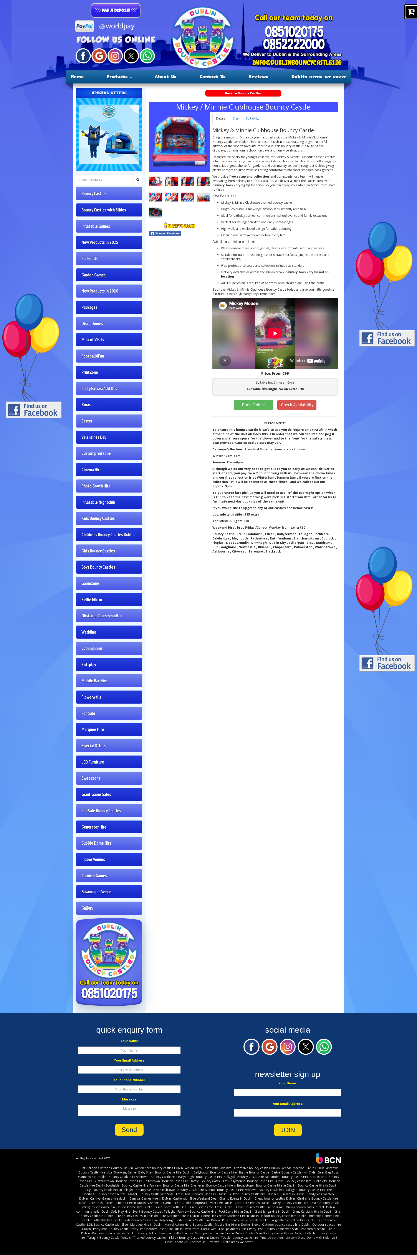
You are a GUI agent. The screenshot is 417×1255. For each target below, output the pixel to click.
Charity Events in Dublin (235, 1198)
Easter (86, 421)
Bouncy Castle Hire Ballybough (172, 1177)
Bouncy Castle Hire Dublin (265, 1181)
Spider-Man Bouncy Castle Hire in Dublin (274, 1233)
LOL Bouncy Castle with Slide (107, 1224)
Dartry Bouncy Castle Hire (290, 1203)
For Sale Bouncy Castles (101, 811)
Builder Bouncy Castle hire (247, 1194)
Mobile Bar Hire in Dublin (232, 1224)
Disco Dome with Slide (170, 1207)
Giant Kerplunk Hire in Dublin (313, 1211)
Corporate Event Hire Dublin (213, 1203)
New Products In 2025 (99, 242)
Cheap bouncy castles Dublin (275, 1198)
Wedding (88, 632)
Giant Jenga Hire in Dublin (272, 1211)
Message (129, 1099)
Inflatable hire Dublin (107, 1220)
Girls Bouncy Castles (98, 551)
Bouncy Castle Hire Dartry (180, 1181)
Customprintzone (96, 453)
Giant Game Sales (96, 794)
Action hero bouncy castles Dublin (159, 1168)
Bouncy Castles (93, 193)
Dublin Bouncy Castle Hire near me (259, 1207)
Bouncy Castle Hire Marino (196, 1190)
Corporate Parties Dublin (252, 1203)
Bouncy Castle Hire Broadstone (304, 1177)
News (256, 1224)
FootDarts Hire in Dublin (235, 1211)
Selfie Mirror (91, 600)
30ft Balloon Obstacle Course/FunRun (106, 1168)
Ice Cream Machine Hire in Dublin (235, 1216)
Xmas (86, 405)
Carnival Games (94, 876)
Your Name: (288, 1083)
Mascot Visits (92, 340)
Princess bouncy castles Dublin (113, 1233)
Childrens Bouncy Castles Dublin (107, 535)
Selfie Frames (183, 1233)
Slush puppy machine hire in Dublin (219, 1233)
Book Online (253, 404)
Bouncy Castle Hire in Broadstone (230, 1185)
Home (77, 77)
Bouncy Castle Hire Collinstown (138, 1181)
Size (236, 118)
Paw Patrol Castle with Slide (204, 1229)
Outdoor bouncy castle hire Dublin (286, 1224)
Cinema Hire (91, 470)
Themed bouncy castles (149, 1237)
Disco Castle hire (104, 1207)
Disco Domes (92, 323)
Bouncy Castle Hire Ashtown (128, 1177)
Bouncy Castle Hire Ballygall (215, 1177)
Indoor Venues (93, 859)
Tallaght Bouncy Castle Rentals (109, 1237)
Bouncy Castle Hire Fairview (141, 1185)
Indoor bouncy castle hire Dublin (283, 1216)
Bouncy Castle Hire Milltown (236, 1190)
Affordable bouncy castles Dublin (257, 1168)
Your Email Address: (287, 1104)
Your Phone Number (129, 1080)
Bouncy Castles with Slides (103, 210)
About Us (165, 77)
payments (233, 1229)
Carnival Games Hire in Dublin (150, 1198)
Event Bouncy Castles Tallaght (153, 1211)
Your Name (129, 1041)
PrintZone (89, 372)
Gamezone (90, 583)
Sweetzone (91, 778)
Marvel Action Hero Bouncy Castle (188, 1224)
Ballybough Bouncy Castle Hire (215, 1172)
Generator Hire (93, 827)
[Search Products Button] (138, 179)
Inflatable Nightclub (98, 502)
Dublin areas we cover (318, 77)
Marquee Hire (92, 729)
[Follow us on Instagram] (115, 55)
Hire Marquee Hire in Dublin (179, 1216)
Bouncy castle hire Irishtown (155, 1190)
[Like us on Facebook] (83, 55)
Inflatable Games (95, 226)
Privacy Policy (147, 1233)
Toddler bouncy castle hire (239, 1237)
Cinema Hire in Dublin (131, 1203)
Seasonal (165, 1233)
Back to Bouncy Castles (243, 93)
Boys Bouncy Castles (98, 567)
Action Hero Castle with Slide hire (208, 1168)
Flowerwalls (91, 697)
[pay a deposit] (116, 10)
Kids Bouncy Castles (98, 518)
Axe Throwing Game (121, 1172)
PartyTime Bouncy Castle (111, 1229)
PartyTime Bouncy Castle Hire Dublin (157, 1229)
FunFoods (89, 258)
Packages (89, 307)
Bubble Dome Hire (96, 843)
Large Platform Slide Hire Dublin (292, 1220)
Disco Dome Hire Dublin (135, 1207)
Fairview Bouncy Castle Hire (196, 1211)
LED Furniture (92, 762)
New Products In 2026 (99, 291)
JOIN (287, 1129)
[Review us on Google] (99, 55)
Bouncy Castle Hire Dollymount (223, 1181)
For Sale (88, 713)
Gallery (87, 908)
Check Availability (297, 404)
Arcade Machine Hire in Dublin (303, 1168)
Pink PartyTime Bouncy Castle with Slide (270, 1229)
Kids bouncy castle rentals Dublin (245, 1220)
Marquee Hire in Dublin (146, 1224)
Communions (92, 648)
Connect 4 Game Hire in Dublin (169, 1203)
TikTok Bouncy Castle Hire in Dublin (194, 1237)
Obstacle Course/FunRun (101, 616)
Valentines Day (93, 437)
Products (118, 77)
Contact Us (213, 77)
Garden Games (93, 275)
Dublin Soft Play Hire (115, 1211)
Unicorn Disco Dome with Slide (307, 1237)
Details (221, 118)
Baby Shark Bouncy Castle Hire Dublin (164, 1172)
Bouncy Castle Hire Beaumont (258, 1177)
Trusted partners (272, 1237)
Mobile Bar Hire (94, 681)
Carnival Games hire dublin (108, 1198)
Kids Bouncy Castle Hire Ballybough (149, 1220)
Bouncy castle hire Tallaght (278, 1190)
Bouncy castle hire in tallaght (113, 1190)
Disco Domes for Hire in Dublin (210, 1207)
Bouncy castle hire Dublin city (306, 1181)
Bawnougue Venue (96, 892)
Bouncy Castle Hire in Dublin (276, 1185)
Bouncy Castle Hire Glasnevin (183, 1185)
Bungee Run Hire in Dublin (286, 1194)
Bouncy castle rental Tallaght (116, 1194)
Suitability (252, 118)
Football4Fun (92, 356)
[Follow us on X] (131, 55)
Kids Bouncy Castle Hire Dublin (198, 1220)
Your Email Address (129, 1060)
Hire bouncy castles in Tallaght (136, 1216)
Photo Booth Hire (96, 486)
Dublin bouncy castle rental (305, 1207)
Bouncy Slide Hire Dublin (209, 1194)
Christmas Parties (101, 1203)
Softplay (88, 664)
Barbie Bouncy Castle (254, 1172)
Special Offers (93, 746)
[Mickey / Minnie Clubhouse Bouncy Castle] (179, 141)
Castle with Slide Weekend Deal (195, 1198)
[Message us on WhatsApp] (147, 55)
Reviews (258, 77)
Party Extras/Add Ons (99, 388)
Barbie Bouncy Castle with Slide (293, 1172)
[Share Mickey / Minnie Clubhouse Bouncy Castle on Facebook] (179, 233)
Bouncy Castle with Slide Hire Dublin (164, 1194)
